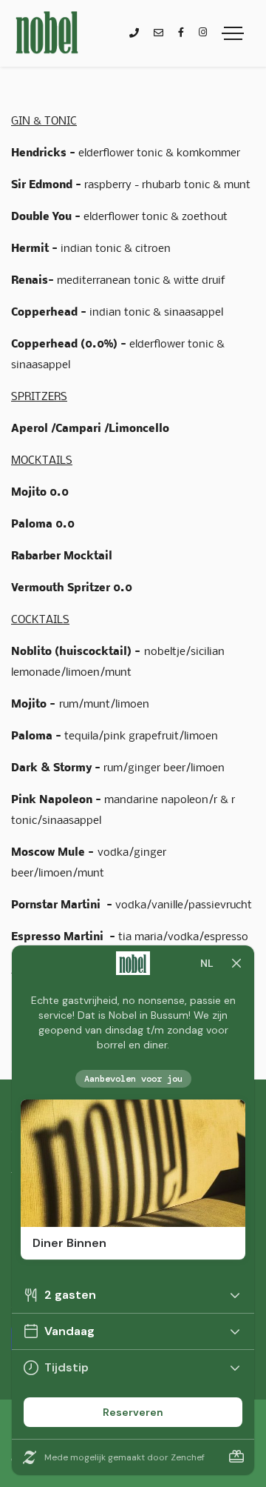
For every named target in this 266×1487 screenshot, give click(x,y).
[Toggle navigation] (233, 33)
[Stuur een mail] (158, 34)
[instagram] (203, 33)
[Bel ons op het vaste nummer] (134, 34)
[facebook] (181, 33)
